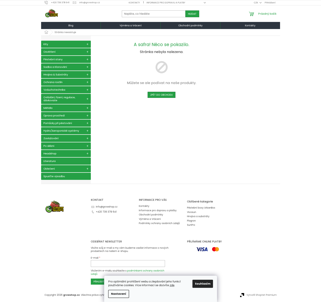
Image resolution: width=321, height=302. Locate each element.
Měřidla (47, 108)
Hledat (192, 14)
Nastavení (118, 294)
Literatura (49, 161)
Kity (45, 44)
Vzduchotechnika (54, 89)
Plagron (191, 220)
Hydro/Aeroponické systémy (61, 130)
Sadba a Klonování (55, 67)
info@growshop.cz (106, 206)
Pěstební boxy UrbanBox (201, 207)
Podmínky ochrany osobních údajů (159, 223)
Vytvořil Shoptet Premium (262, 295)
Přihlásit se (100, 281)
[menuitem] (71, 25)
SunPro (191, 225)
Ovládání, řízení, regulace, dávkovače (59, 98)
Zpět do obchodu (161, 95)
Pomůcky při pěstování (57, 123)
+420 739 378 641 (106, 211)
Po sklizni (48, 146)
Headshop (49, 153)
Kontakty (134, 2)
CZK (256, 2)
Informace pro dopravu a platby (166, 2)
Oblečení (49, 168)
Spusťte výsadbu (54, 176)
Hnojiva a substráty (198, 216)
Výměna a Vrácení (150, 219)
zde (172, 285)
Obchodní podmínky (151, 214)
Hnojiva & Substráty (55, 74)
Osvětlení (49, 51)
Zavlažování (50, 138)
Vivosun (191, 212)
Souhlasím (202, 284)
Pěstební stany (53, 59)
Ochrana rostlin (53, 82)
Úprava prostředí (54, 115)
